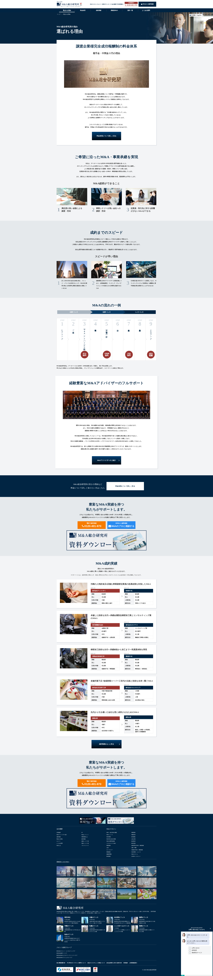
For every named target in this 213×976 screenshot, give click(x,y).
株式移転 (133, 836)
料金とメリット (85, 834)
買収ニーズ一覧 (85, 843)
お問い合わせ (195, 948)
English (199, 15)
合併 (107, 847)
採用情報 (120, 4)
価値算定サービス (197, 952)
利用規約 (125, 962)
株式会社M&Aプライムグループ (64, 957)
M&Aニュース (109, 834)
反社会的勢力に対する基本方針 (114, 962)
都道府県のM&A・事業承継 (137, 845)
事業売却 (133, 834)
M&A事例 (108, 836)
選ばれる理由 (67, 10)
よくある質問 (146, 10)
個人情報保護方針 (61, 962)
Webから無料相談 (148, 4)
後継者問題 (109, 854)
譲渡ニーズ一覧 (85, 841)
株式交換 (133, 843)
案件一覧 (130, 10)
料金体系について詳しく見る (106, 136)
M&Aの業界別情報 (110, 841)
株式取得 (133, 841)
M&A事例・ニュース (136, 852)
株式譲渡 (108, 856)
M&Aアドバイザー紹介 (62, 834)
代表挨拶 (59, 832)
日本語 (193, 15)
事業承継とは (85, 836)
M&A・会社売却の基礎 (111, 832)
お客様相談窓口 (133, 962)
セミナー (99, 4)
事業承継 (108, 845)
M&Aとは (59, 845)
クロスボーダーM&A (111, 843)
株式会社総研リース (61, 953)
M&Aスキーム (134, 854)
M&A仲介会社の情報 (111, 839)
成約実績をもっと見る (106, 744)
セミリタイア (109, 849)
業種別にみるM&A (63, 862)
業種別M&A (114, 10)
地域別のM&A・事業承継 (137, 849)
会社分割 (133, 839)
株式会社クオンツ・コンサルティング (65, 951)
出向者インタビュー (136, 856)
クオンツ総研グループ (64, 947)
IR (117, 4)
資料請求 (194, 950)
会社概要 (114, 4)
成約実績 (98, 10)
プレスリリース (85, 845)
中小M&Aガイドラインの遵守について (76, 962)
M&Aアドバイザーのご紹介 (106, 460)
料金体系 (82, 10)
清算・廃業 (134, 847)
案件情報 (84, 839)
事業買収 (133, 832)
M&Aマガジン (93, 4)
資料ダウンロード (106, 4)
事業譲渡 (108, 852)
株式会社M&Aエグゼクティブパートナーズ (66, 955)
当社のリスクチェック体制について (96, 962)
